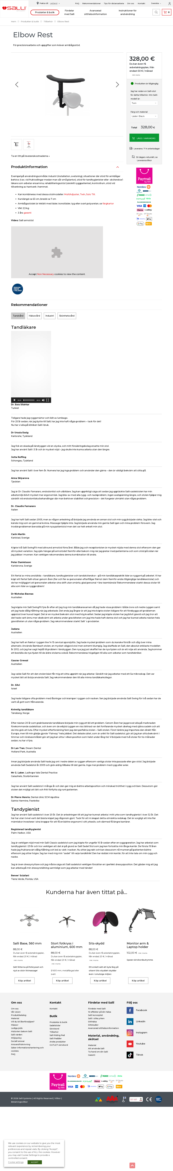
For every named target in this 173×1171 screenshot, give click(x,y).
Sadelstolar (55, 1025)
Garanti (91, 1055)
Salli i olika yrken (96, 1018)
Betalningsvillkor (19, 1102)
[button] (31, 367)
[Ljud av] (43, 400)
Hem (13, 21)
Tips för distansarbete (114, 3)
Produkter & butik (45, 12)
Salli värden (16, 1034)
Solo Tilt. (90, 194)
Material (15, 1018)
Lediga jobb (17, 1028)
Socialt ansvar (18, 1041)
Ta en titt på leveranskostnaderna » (30, 156)
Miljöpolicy (16, 1038)
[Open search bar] (156, 12)
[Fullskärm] (47, 400)
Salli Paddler (56, 1038)
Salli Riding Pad (57, 1035)
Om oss (130, 3)
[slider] (28, 400)
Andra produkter (58, 1042)
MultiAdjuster (71, 194)
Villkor (57, 1098)
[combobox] (54, 4)
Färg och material (139, 112)
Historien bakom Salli (21, 1031)
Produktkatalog (18, 1015)
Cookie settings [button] (16, 1162)
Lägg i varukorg (146, 138)
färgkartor (108, 203)
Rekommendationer (91, 3)
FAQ (77, 3)
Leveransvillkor (144, 160)
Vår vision (16, 1012)
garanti (27, 213)
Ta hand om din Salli (98, 1052)
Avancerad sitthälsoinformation (103, 1028)
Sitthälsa (92, 1021)
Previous (17, 85)
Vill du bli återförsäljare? (22, 1021)
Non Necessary (45, 274)
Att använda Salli (96, 1048)
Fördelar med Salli (97, 1008)
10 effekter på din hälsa (99, 1012)
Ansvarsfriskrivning (20, 1044)
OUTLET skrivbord (59, 1045)
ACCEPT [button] (35, 1162)
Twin (82, 194)
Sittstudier (93, 1025)
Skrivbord (54, 1029)
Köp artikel (24, 980)
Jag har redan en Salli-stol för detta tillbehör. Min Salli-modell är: (144, 95)
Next (117, 85)
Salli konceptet (95, 1015)
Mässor (14, 1025)
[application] (31, 367)
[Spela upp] (14, 400)
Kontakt (141, 3)
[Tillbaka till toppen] (132, 1165)
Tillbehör (48, 21)
